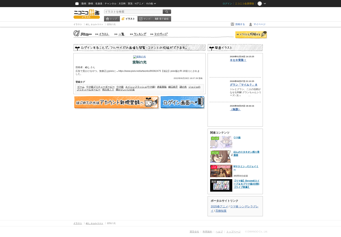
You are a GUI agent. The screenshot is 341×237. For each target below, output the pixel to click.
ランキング (138, 34)
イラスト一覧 (120, 34)
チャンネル (110, 3)
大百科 (122, 3)
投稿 (251, 35)
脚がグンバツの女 (125, 89)
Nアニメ (139, 3)
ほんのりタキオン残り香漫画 (246, 153)
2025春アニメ (219, 206)
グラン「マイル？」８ (244, 84)
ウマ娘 (120, 86)
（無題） (235, 109)
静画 (90, 3)
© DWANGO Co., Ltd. (256, 231)
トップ (113, 18)
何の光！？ (108, 89)
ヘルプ (219, 231)
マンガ (146, 18)
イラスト (130, 18)
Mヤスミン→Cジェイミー (246, 168)
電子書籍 (164, 18)
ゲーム (80, 86)
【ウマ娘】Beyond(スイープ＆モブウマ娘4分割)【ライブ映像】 (246, 183)
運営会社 (194, 231)
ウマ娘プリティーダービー (100, 86)
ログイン (227, 3)
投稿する (240, 24)
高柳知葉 (221, 210)
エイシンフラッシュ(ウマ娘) (140, 86)
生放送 (98, 3)
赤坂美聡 (162, 86)
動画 (84, 3)
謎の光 (183, 86)
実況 (130, 3)
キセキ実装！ (238, 60)
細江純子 (173, 86)
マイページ (259, 24)
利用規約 (207, 231)
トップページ (233, 231)
